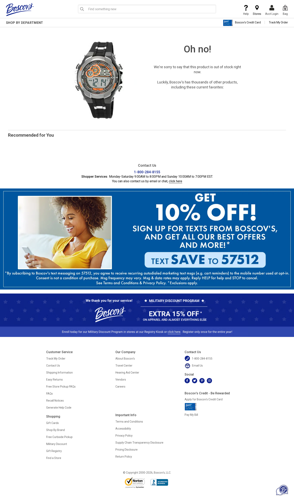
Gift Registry (54, 451)
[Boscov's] (20, 9)
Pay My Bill (191, 414)
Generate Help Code (58, 407)
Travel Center (123, 365)
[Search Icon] (82, 9)
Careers (120, 386)
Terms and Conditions (129, 421)
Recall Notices (55, 400)
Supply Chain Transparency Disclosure (139, 442)
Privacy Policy (124, 435)
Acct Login (271, 13)
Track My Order (278, 22)
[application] (282, 490)
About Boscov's (125, 358)
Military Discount (56, 444)
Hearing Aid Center (127, 372)
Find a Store (53, 458)
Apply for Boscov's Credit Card (204, 399)
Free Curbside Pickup (59, 437)
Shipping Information (59, 372)
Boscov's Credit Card (248, 22)
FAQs (49, 393)
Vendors (120, 379)
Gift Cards (52, 423)
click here (175, 181)
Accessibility (123, 428)
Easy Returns (54, 379)
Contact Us (53, 365)
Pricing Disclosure (126, 449)
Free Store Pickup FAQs (61, 386)
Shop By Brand (55, 430)
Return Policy (123, 456)
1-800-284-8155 (147, 172)
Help (246, 13)
